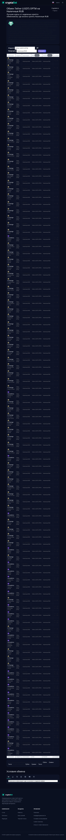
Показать (42, 51)
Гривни (51, 762)
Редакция (4, 818)
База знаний (21, 815)
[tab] (9, 776)
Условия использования (40, 818)
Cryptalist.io (55, 8)
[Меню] (62, 2)
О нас (3, 812)
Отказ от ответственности (41, 825)
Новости (20, 812)
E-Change (10, 60)
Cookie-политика (38, 821)
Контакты (4, 815)
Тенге (10, 764)
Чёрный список (22, 818)
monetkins (11, 238)
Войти (58, 2)
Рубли (45, 762)
